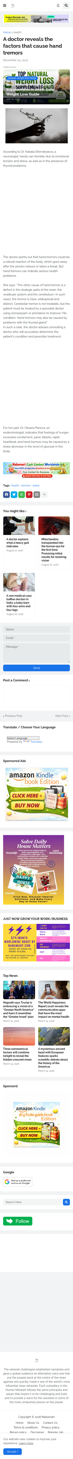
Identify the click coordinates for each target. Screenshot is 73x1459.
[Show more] (44, 494)
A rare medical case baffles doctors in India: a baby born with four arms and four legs (19, 602)
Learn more (26, 1443)
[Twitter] (14, 494)
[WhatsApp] (21, 494)
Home (7, 32)
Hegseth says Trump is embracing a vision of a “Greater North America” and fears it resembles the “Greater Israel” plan (18, 1009)
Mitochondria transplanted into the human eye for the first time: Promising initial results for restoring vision (53, 550)
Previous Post (13, 715)
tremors (26, 485)
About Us (33, 1422)
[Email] (36, 494)
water (36, 485)
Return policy (18, 1432)
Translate (36, 741)
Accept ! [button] (12, 1451)
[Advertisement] (36, 214)
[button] (4, 5)
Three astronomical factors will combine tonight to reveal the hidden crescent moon (17, 1054)
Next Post (61, 715)
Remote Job (55, 1432)
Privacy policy (51, 1427)
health (17, 32)
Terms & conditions (26, 1427)
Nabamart (48, 1416)
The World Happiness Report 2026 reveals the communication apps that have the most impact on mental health (53, 1009)
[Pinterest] (29, 494)
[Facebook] (6, 494)
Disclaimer (37, 1432)
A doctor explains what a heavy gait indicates (17, 543)
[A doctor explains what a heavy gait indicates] (19, 525)
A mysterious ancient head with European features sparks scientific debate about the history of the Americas (53, 1057)
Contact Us (50, 1422)
